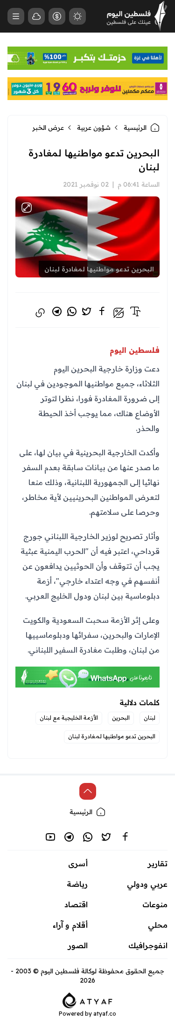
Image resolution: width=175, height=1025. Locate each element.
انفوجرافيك (148, 945)
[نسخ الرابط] (40, 313)
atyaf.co (104, 1013)
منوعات (155, 904)
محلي (158, 925)
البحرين (121, 717)
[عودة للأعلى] (87, 791)
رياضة (77, 884)
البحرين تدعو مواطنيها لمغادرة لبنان (111, 736)
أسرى (78, 863)
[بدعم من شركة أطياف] (87, 999)
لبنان (149, 717)
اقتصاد (76, 904)
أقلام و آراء (70, 925)
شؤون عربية (94, 127)
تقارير (158, 863)
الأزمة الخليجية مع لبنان (69, 717)
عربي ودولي (147, 884)
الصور (78, 945)
